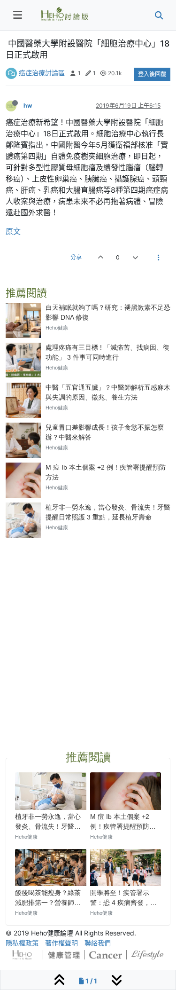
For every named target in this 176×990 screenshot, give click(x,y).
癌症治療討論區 (42, 73)
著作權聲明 (61, 943)
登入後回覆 (152, 74)
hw (27, 105)
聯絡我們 (97, 943)
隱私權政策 (22, 943)
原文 (13, 231)
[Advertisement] (88, 633)
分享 (76, 257)
